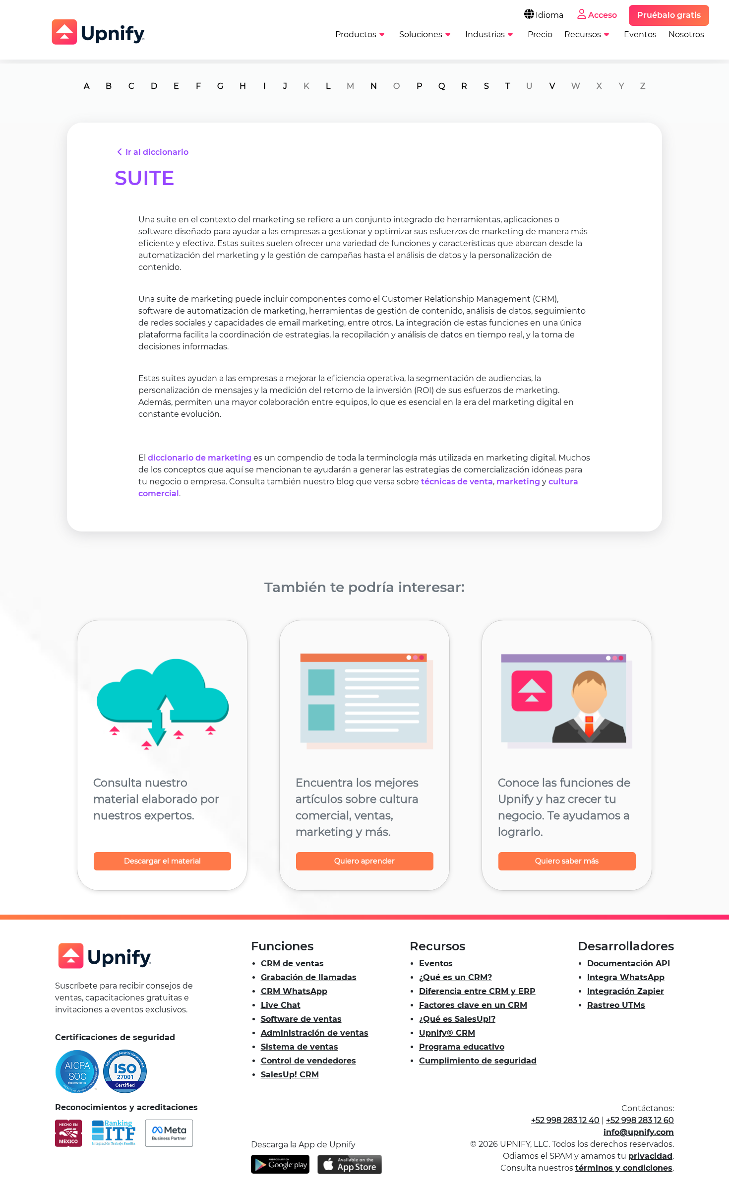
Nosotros (686, 34)
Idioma (549, 15)
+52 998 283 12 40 (565, 1120)
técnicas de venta (457, 481)
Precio (540, 34)
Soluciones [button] (420, 34)
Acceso (602, 15)
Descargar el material (162, 861)
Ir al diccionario (156, 152)
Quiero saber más (567, 861)
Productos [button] (355, 34)
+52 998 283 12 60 (640, 1120)
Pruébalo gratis (669, 15)
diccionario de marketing (199, 458)
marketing (518, 481)
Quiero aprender (364, 861)
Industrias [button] (485, 34)
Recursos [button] (582, 34)
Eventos (640, 34)
